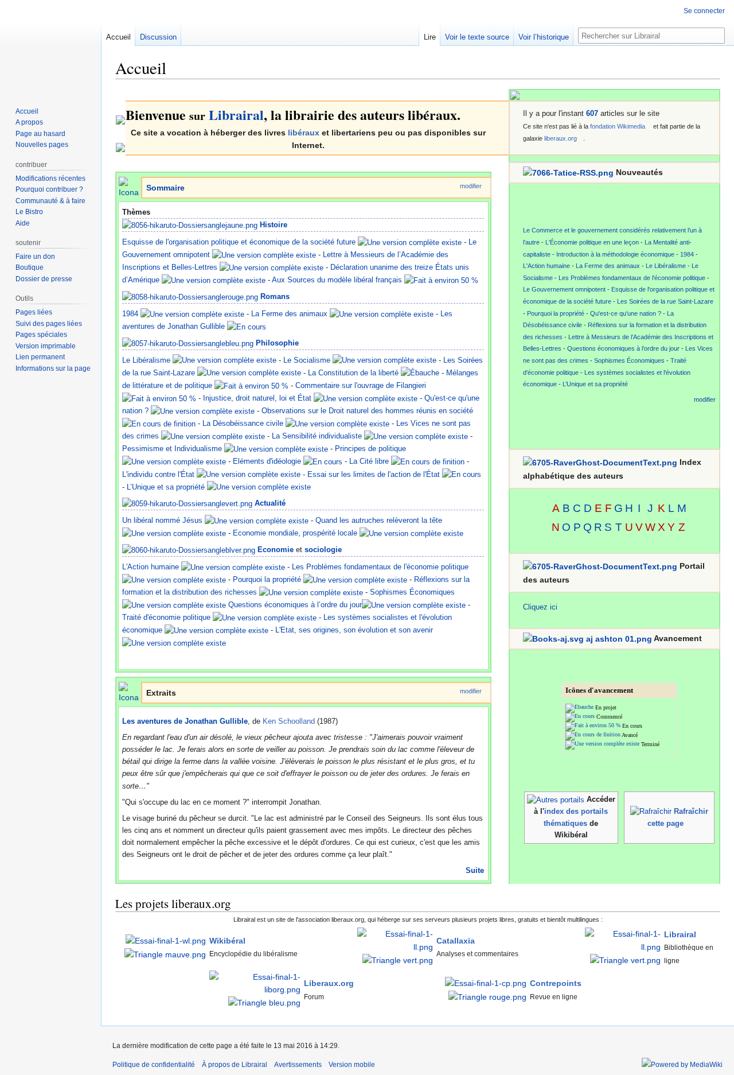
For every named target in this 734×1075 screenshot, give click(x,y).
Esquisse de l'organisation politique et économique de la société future (239, 242)
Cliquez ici (540, 607)
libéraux (303, 132)
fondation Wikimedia (617, 126)
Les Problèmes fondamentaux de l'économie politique (380, 566)
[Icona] (129, 187)
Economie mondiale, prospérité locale (295, 533)
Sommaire (165, 187)
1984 (130, 313)
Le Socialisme (306, 360)
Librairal (236, 114)
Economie (275, 549)
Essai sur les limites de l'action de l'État (373, 474)
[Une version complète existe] (410, 242)
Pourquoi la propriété (267, 579)
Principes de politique (370, 448)
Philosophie (277, 343)
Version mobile (352, 1065)
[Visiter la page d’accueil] (50, 46)
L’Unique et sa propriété (166, 487)
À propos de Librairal (234, 1065)
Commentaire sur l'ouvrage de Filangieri (360, 385)
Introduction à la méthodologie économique (615, 254)
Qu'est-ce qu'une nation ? (625, 313)
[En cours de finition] (159, 423)
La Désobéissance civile (242, 423)
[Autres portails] (555, 799)
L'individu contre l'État (158, 474)
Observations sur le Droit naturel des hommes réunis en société (367, 410)
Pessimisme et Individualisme (172, 448)
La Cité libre (369, 461)
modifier (471, 186)
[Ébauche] (420, 372)
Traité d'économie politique (166, 617)
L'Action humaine (150, 566)
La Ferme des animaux (289, 313)
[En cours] (246, 326)
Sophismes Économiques (412, 592)
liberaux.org (560, 138)
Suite (475, 870)
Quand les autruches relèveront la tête (378, 520)
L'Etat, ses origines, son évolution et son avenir (354, 630)
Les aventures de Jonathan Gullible (185, 721)
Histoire (273, 224)
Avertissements (298, 1065)
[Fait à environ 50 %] (441, 279)
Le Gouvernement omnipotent (564, 289)
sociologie (323, 549)
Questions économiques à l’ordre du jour (295, 604)
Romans (275, 296)
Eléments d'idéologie (267, 461)
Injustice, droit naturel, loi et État (257, 398)
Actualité (270, 503)
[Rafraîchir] (650, 811)
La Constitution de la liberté (353, 372)
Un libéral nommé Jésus (162, 520)
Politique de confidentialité (153, 1065)
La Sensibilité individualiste (317, 436)
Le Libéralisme (146, 360)
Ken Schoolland (289, 721)
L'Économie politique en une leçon (592, 242)
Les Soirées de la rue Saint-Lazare (665, 301)
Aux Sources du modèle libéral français (337, 279)
